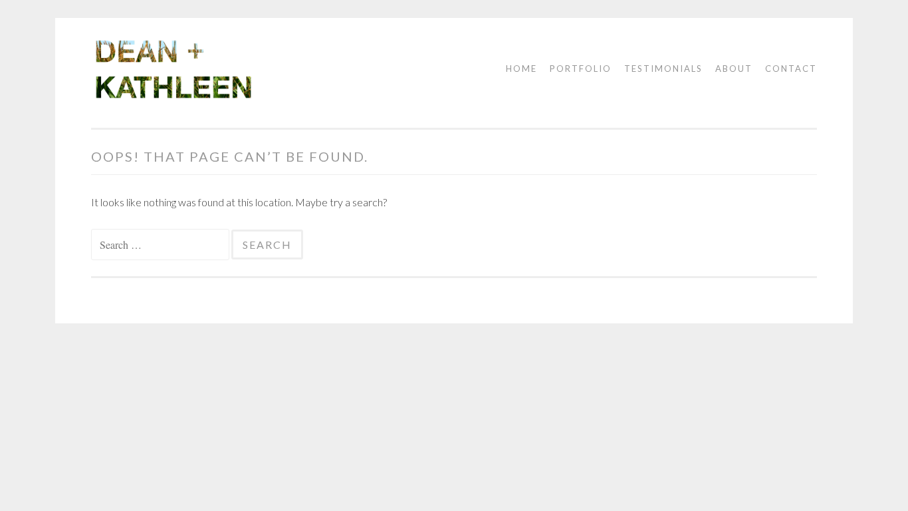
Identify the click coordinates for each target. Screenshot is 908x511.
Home (521, 68)
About (733, 68)
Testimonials (663, 68)
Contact (791, 68)
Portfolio (581, 68)
